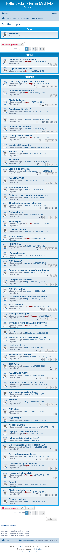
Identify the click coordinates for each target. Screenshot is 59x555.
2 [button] (30, 49)
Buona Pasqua (16, 236)
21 (49, 141)
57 (49, 319)
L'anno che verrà (17, 253)
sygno (28, 238)
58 (52, 319)
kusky (27, 440)
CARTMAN (29, 162)
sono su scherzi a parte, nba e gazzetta (28, 337)
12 (56, 164)
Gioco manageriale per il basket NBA (27, 445)
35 (56, 495)
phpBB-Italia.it (37, 549)
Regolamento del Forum (21, 69)
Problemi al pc (16, 212)
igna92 (27, 484)
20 (46, 141)
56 (46, 319)
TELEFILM (14, 159)
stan (27, 102)
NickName (29, 456)
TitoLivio (28, 447)
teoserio (28, 154)
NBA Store (14, 409)
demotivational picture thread (23, 392)
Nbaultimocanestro (32, 171)
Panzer (28, 492)
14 (46, 350)
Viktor (27, 255)
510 (55, 122)
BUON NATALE (16, 151)
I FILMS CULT (15, 244)
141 (47, 86)
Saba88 (28, 246)
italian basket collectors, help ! (24, 438)
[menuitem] (5, 13)
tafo (27, 71)
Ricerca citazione (17, 499)
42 (52, 378)
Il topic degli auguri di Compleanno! (26, 81)
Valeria (27, 420)
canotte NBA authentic (20, 145)
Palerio (28, 325)
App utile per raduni (18, 187)
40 (46, 378)
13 (49, 459)
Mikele (27, 205)
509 (51, 122)
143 (55, 86)
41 (49, 378)
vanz (27, 272)
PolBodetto (29, 119)
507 (43, 122)
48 (56, 249)
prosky (28, 263)
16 (46, 105)
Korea (12, 331)
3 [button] (33, 49)
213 (43, 131)
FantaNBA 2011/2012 (18, 373)
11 (52, 164)
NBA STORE (15, 418)
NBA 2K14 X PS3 (17, 289)
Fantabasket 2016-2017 (20, 109)
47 (52, 249)
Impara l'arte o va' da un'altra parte (26, 382)
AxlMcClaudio (31, 316)
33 (49, 495)
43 (56, 378)
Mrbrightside (30, 333)
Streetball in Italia (17, 229)
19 (56, 105)
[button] (43, 49)
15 (49, 350)
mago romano (30, 357)
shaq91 (28, 180)
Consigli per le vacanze (20, 135)
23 (56, 141)
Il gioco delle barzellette (20, 473)
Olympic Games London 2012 (23, 431)
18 (52, 105)
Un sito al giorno (17, 345)
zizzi (27, 93)
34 (52, 495)
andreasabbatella (31, 427)
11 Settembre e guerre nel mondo (25, 203)
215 (51, 131)
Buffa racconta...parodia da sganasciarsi (28, 195)
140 (43, 86)
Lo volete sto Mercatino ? (21, 90)
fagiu (27, 282)
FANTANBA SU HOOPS (20, 354)
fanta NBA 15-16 (16, 178)
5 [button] (40, 49)
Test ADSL (14, 364)
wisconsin (29, 111)
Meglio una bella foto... (20, 490)
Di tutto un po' (10, 24)
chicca (28, 61)
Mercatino (14, 34)
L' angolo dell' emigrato (20, 279)
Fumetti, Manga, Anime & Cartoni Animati (29, 270)
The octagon (15, 221)
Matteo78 (28, 231)
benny (27, 501)
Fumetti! (13, 482)
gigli (26, 214)
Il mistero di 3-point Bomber (23, 463)
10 (49, 164)
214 (47, 131)
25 (56, 174)
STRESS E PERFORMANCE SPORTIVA (28, 323)
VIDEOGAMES (16, 304)
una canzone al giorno (20, 126)
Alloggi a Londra (17, 425)
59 (56, 319)
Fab (26, 434)
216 (55, 131)
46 (49, 249)
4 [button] (36, 49)
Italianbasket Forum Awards (22, 59)
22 (52, 141)
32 (46, 495)
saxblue (28, 385)
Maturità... (14, 399)
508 (47, 122)
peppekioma (30, 147)
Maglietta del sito (17, 100)
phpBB (20, 546)
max (27, 190)
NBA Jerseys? (15, 261)
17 (49, 105)
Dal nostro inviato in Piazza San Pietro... (29, 296)
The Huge (29, 84)
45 (46, 249)
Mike (27, 411)
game (27, 366)
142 (51, 86)
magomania (29, 340)
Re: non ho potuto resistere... (23, 454)
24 (52, 174)
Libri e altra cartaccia (19, 169)
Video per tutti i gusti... (20, 314)
